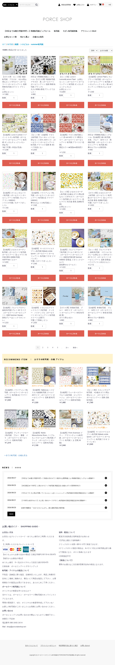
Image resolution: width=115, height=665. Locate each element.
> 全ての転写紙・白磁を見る (15, 455)
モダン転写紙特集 (70, 31)
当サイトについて (31, 645)
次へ (67, 347)
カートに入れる (14, 105)
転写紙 (56, 31)
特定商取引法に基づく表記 (68, 645)
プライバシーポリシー (48, 645)
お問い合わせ (85, 645)
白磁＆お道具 (38, 37)
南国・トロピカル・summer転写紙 (29, 44)
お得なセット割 (10, 37)
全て (4, 44)
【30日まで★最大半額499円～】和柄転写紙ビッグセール (27, 31)
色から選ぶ (24, 37)
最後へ (75, 347)
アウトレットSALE (88, 31)
